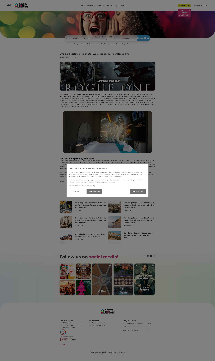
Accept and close (138, 191)
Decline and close (94, 191)
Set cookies (77, 191)
